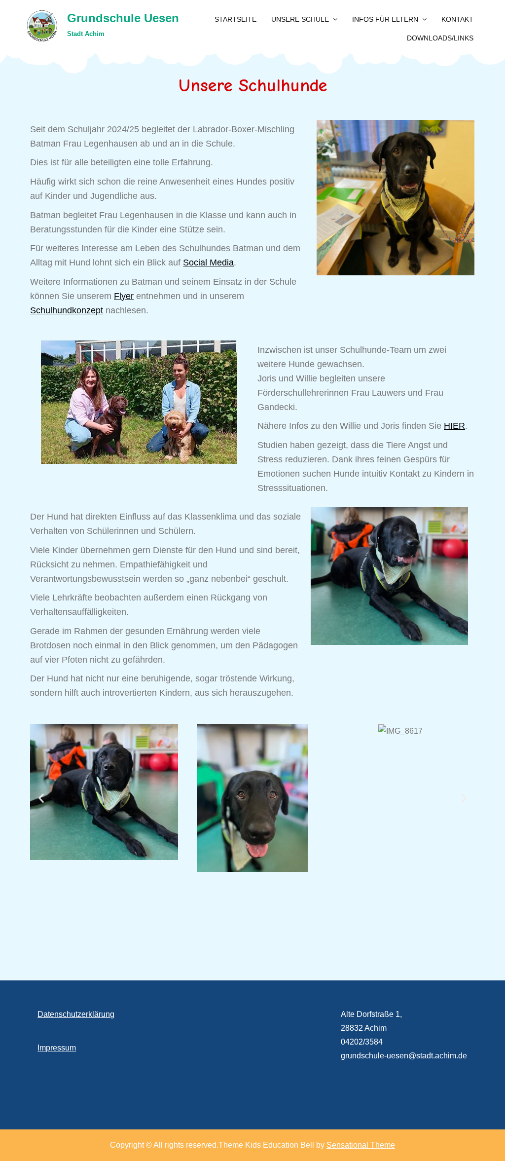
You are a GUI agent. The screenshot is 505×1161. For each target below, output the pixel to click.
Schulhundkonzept (66, 310)
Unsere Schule (300, 19)
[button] (41, 797)
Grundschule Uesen (123, 18)
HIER (454, 426)
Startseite (235, 19)
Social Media (208, 262)
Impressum (56, 1048)
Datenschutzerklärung (75, 1014)
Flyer (124, 296)
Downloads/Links (440, 38)
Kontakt (457, 19)
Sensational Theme (360, 1145)
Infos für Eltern (385, 19)
